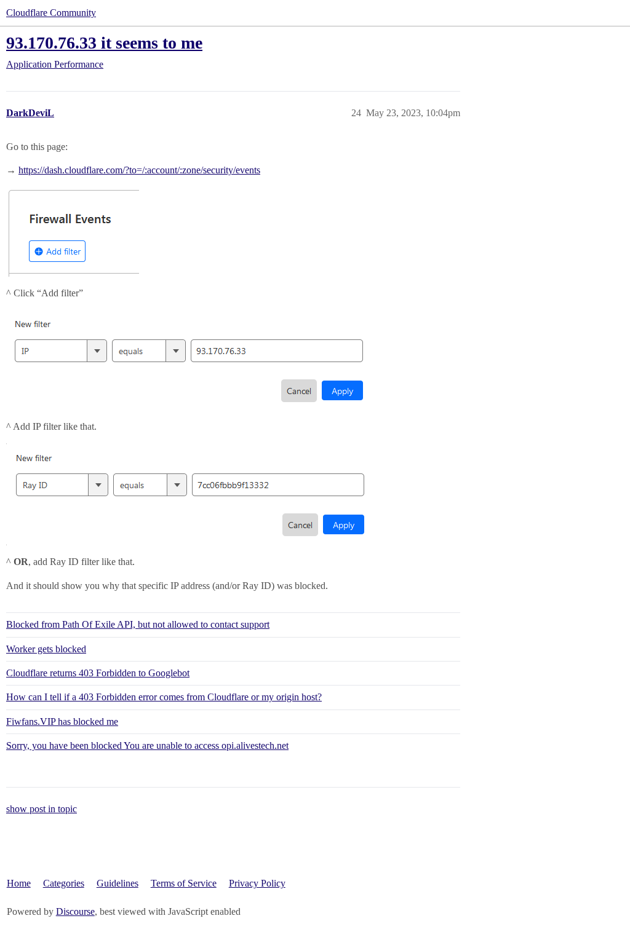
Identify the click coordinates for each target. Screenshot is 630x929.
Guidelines (117, 883)
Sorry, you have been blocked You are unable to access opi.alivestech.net (147, 745)
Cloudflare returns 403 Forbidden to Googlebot (97, 673)
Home (19, 883)
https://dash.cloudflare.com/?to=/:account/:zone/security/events (139, 170)
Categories (63, 883)
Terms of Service (184, 883)
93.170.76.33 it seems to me (104, 42)
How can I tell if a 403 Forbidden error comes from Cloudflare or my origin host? (164, 697)
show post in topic (41, 809)
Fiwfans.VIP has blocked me (62, 721)
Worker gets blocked (46, 649)
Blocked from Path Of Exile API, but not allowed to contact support (137, 624)
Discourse (75, 911)
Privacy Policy (257, 883)
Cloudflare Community (51, 12)
